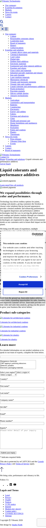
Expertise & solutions (13, 8)
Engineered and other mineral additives (26, 66)
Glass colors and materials (20, 70)
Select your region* (8, 372)
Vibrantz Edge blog (18, 141)
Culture (13, 36)
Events (13, 143)
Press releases (15, 139)
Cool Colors (15, 57)
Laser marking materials (20, 77)
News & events (11, 12)
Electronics (14, 109)
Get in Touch (5, 164)
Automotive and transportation (22, 102)
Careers (8, 14)
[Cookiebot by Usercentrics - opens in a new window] (32, 234)
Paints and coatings (18, 130)
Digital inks (15, 59)
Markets (8, 10)
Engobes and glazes (18, 68)
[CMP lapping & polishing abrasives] (18, 363)
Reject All (23, 292)
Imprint (8, 507)
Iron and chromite (17, 75)
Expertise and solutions (14, 50)
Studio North (17, 525)
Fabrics (13, 114)
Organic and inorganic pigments (23, 82)
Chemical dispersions (18, 54)
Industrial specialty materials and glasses (26, 73)
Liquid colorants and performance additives (27, 86)
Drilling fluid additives (19, 61)
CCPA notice (10, 504)
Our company (10, 5)
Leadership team (17, 41)
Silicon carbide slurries (19, 93)
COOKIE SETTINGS (14, 513)
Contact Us (4, 157)
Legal (7, 495)
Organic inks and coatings (20, 84)
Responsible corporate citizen (22, 39)
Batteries (13, 105)
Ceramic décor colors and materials (24, 52)
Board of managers (18, 43)
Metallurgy (14, 125)
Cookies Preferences (28, 277)
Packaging (14, 128)
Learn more (4, 185)
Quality (8, 500)
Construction (15, 107)
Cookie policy (10, 511)
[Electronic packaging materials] (18, 368)
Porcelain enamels (17, 91)
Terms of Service (22, 464)
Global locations (16, 48)
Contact (8, 17)
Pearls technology (17, 89)
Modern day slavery (13, 509)
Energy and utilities (18, 112)
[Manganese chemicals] (18, 361)
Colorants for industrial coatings (13, 331)
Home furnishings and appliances (23, 123)
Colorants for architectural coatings (14, 322)
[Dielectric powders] (18, 366)
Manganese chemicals (19, 80)
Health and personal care (20, 121)
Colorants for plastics (8, 339)
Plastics (13, 132)
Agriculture (14, 100)
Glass (12, 118)
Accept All (23, 284)
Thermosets (15, 134)
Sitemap (8, 516)
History (13, 45)
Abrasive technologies (19, 96)
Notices (8, 502)
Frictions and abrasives (19, 116)
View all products (16, 185)
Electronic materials (18, 64)
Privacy (8, 497)
